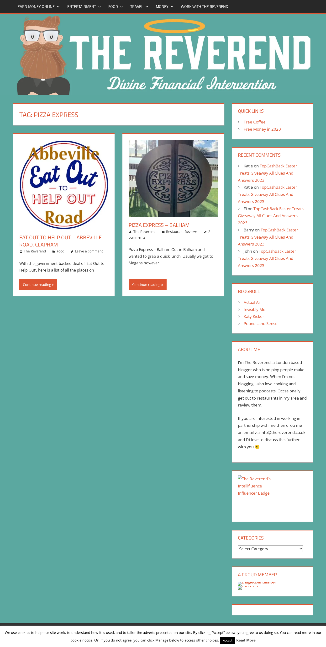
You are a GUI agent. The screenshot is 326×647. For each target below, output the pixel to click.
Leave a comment (89, 251)
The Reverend (35, 251)
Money (162, 6)
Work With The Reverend (204, 6)
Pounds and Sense (261, 323)
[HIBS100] (248, 585)
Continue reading (37, 284)
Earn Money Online (36, 6)
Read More (246, 640)
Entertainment (81, 6)
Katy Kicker (254, 316)
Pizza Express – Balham (159, 225)
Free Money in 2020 (262, 129)
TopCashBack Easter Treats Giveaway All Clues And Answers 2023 (267, 173)
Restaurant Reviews (182, 231)
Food (113, 6)
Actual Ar (252, 302)
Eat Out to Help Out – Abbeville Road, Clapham (60, 241)
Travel (136, 6)
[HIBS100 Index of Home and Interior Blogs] (257, 582)
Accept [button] (227, 640)
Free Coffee (255, 122)
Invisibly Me (254, 309)
